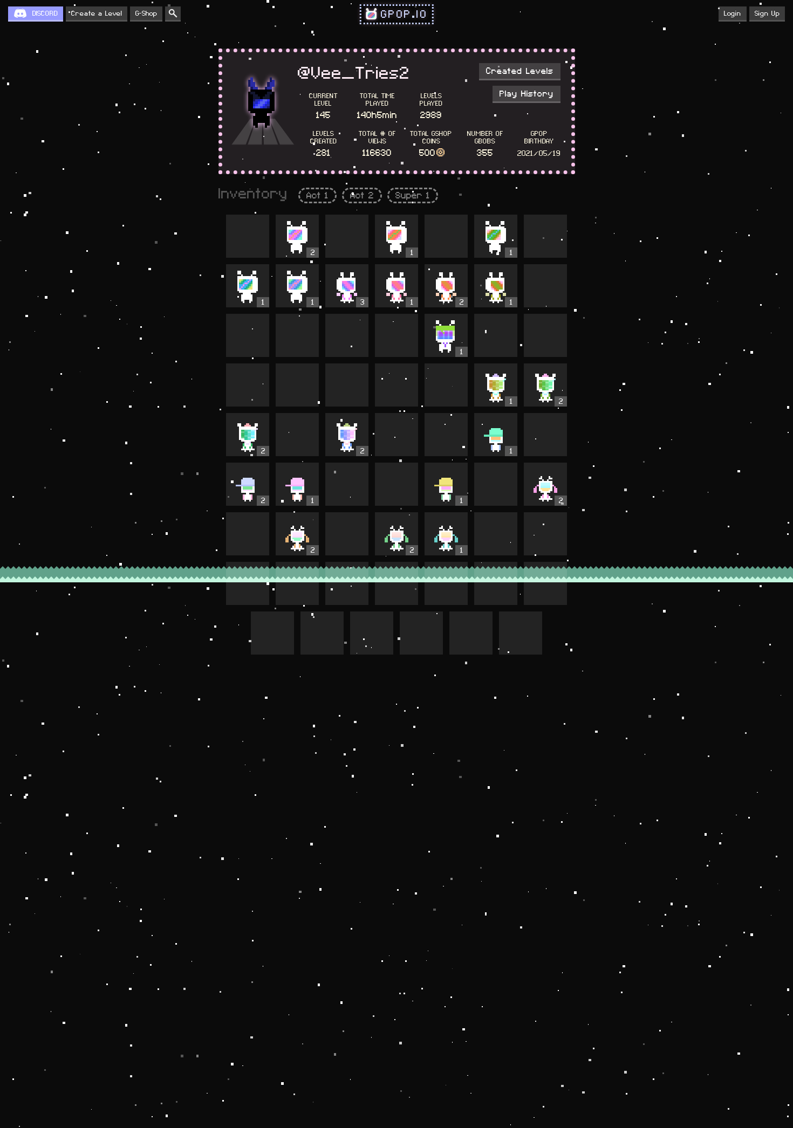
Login (732, 13)
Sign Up (767, 13)
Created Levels (519, 71)
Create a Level (96, 13)
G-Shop (146, 13)
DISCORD (45, 13)
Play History (526, 93)
